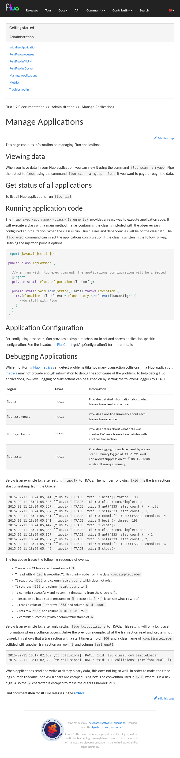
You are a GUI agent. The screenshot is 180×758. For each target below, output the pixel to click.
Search (144, 10)
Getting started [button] (21, 28)
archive (79, 693)
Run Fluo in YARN (20, 61)
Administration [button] (21, 37)
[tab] (90, 28)
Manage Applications (23, 75)
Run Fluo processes (21, 54)
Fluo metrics (42, 368)
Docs (61, 10)
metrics (11, 373)
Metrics (14, 82)
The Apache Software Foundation (106, 723)
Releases (32, 10)
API (77, 10)
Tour (48, 10)
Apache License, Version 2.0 (107, 727)
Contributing (121, 10)
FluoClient (64, 345)
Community (94, 10)
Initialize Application (22, 47)
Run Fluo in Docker (21, 68)
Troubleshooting (19, 90)
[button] (164, 138)
